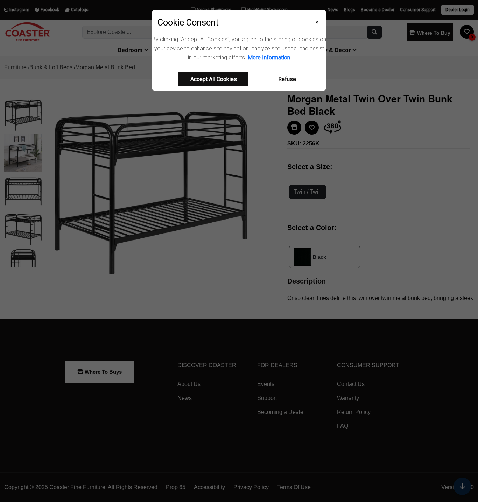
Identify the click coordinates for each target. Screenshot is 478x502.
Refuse (287, 79)
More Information (269, 57)
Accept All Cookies (213, 79)
